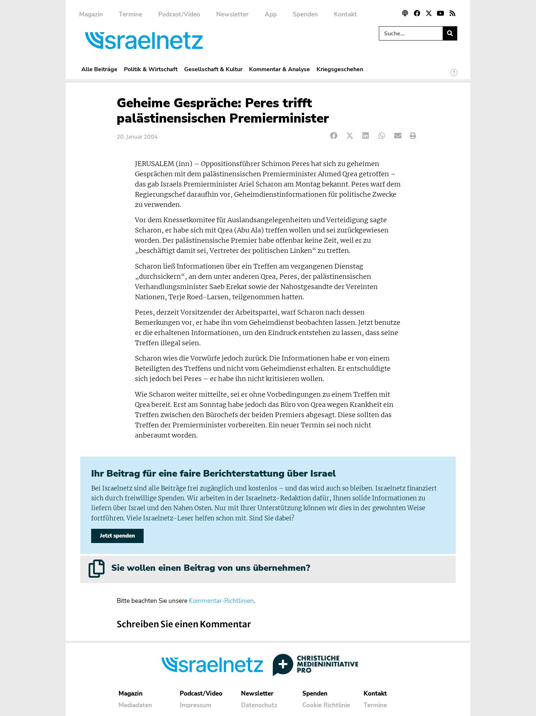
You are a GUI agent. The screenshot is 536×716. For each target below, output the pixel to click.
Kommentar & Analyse (279, 69)
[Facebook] (417, 13)
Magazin (91, 14)
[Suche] (450, 33)
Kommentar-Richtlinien (221, 601)
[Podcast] (405, 13)
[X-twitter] (429, 13)
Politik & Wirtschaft (151, 69)
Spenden (305, 14)
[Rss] (452, 13)
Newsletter (232, 14)
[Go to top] (453, 76)
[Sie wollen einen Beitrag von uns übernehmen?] (97, 568)
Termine (130, 14)
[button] (334, 136)
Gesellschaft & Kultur (213, 69)
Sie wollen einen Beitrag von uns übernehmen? (210, 568)
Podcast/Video (179, 14)
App (271, 14)
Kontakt (345, 14)
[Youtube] (440, 13)
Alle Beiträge (99, 69)
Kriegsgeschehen (339, 69)
